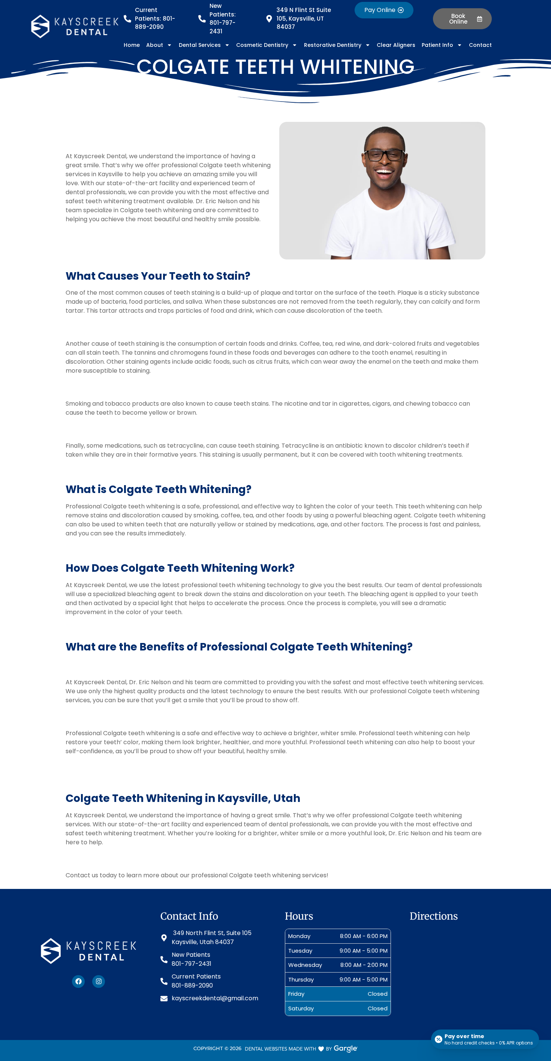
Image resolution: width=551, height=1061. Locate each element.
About (154, 45)
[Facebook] (78, 981)
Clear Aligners (396, 45)
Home (132, 45)
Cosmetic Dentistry (262, 45)
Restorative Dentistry (332, 45)
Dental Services (200, 45)
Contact (480, 45)
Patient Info (437, 45)
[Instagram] (98, 981)
